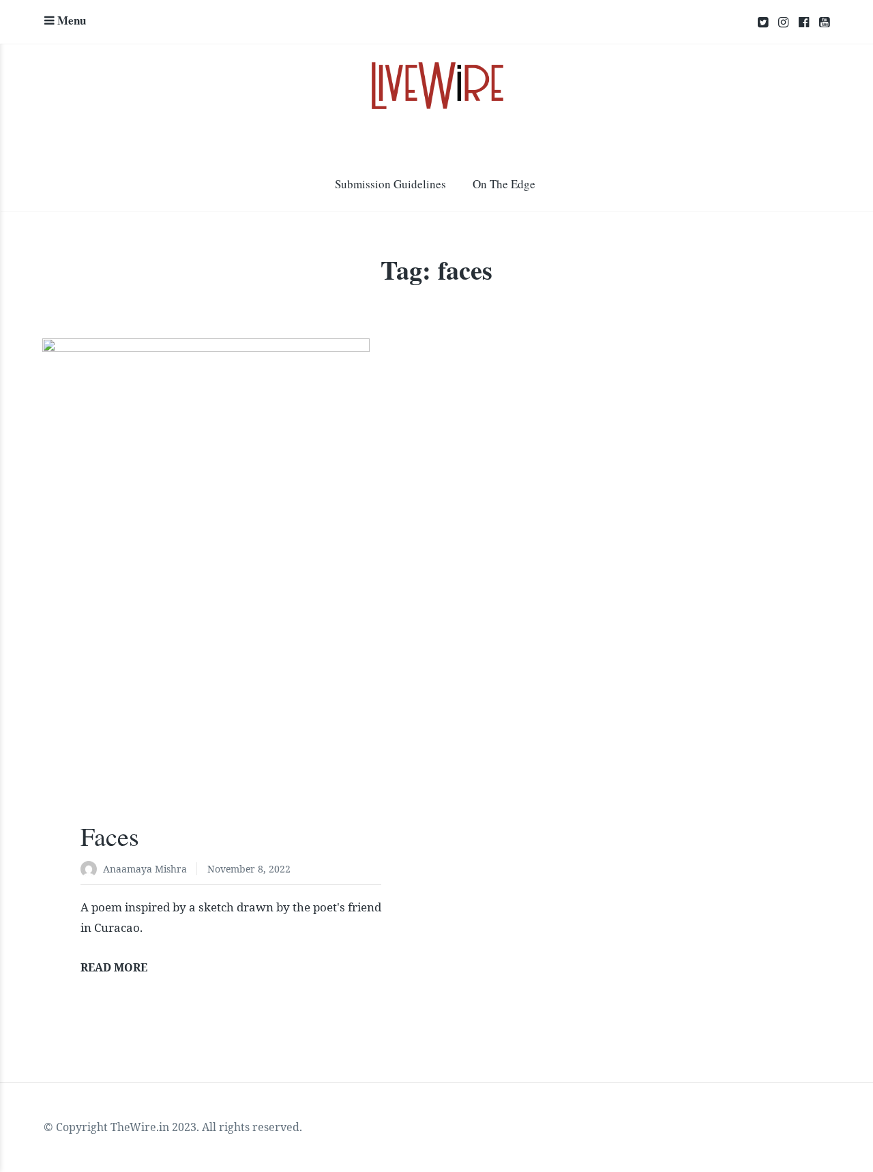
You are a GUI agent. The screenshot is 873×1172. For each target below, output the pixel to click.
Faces (109, 836)
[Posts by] (91, 870)
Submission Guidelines (390, 184)
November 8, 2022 (249, 868)
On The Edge (504, 184)
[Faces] (230, 589)
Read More (113, 967)
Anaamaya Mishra (145, 868)
